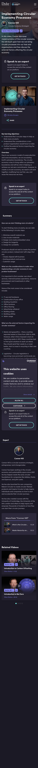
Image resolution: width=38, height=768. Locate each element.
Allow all (19, 400)
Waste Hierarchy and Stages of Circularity (20, 530)
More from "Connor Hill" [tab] (17, 518)
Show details (28, 394)
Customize (17, 406)
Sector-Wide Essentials (10, 31)
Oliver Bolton (8, 571)
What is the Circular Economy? (20, 525)
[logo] (11, 4)
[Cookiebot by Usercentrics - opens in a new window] (27, 361)
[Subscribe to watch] (19, 96)
